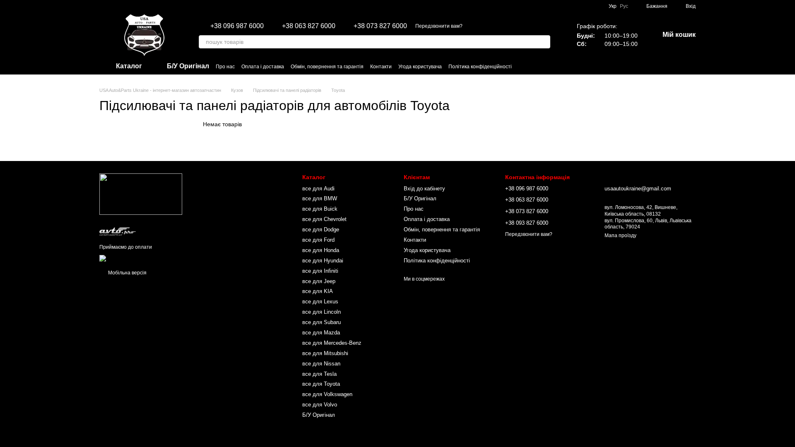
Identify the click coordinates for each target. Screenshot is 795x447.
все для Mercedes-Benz (331, 343)
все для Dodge (320, 229)
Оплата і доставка (262, 67)
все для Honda (320, 250)
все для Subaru (321, 322)
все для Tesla (319, 374)
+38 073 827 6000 (380, 26)
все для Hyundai (322, 260)
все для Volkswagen (327, 394)
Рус (624, 6)
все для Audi (318, 188)
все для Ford (318, 240)
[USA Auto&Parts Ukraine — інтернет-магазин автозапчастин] (140, 194)
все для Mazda (321, 332)
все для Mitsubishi (325, 353)
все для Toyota (321, 384)
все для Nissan (321, 363)
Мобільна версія (127, 273)
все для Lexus (320, 301)
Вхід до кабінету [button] (424, 188)
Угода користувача (420, 67)
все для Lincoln (321, 312)
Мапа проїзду (620, 235)
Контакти (381, 67)
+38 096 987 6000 (237, 26)
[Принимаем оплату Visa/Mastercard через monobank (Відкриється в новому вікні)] (164, 258)
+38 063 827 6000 (308, 26)
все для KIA (317, 291)
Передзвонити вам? (439, 26)
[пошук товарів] (543, 41)
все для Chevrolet (324, 219)
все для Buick (319, 209)
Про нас (225, 67)
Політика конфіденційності (480, 67)
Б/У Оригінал (318, 415)
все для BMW (319, 198)
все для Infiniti (320, 271)
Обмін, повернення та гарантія (327, 67)
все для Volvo (319, 404)
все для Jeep (318, 281)
